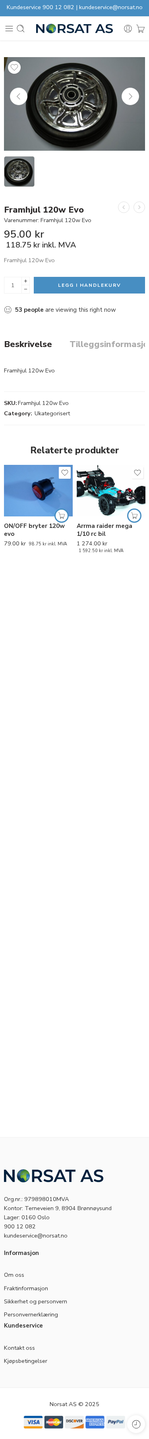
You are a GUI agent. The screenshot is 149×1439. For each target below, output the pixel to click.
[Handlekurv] (140, 28)
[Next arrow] (130, 96)
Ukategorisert (52, 413)
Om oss (14, 1275)
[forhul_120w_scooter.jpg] (74, 104)
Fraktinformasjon (26, 1288)
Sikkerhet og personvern (35, 1301)
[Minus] (25, 289)
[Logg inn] (128, 28)
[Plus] (25, 281)
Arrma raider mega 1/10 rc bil (104, 530)
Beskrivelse (28, 344)
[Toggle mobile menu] (9, 28)
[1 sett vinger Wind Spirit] (139, 207)
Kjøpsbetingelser (25, 1361)
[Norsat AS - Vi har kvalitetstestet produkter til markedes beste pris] (74, 29)
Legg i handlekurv (89, 285)
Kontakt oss (19, 1348)
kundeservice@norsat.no (111, 7)
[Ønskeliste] (14, 67)
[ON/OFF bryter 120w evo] (38, 490)
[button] (61, 515)
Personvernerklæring (31, 1314)
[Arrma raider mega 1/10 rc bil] (111, 490)
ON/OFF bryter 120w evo (34, 530)
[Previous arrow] (18, 96)
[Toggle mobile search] (20, 28)
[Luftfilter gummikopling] (124, 207)
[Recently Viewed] (136, 1424)
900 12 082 (58, 7)
